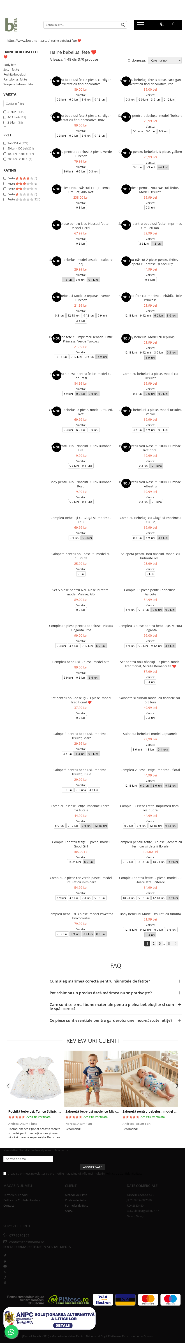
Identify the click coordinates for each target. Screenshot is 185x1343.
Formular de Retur (77, 1205)
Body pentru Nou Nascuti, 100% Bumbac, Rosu (81, 484)
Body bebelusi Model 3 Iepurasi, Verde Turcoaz (81, 298)
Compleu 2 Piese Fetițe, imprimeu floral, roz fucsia (81, 808)
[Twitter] (4, 1272)
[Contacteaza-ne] (162, 24)
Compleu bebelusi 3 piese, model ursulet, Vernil (150, 412)
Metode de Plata (76, 1195)
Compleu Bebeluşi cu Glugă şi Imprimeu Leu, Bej (150, 520)
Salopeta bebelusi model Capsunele (150, 734)
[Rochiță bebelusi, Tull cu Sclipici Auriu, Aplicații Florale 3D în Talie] (35, 1079)
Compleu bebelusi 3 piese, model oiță (80, 662)
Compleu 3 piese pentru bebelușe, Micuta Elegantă (150, 628)
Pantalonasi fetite (15, 79)
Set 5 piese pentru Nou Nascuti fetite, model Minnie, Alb (80, 592)
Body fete (9, 65)
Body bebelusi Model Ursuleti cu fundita (150, 914)
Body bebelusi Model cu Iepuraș (150, 337)
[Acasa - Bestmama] (20, 25)
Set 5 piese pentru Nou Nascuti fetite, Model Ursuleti (150, 190)
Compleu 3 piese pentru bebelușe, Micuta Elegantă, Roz (81, 628)
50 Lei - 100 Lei (17, 148)
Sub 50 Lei (14, 143)
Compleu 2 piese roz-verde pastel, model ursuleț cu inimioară (81, 880)
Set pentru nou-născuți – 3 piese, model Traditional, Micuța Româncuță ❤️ (150, 664)
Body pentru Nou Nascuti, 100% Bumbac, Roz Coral (150, 448)
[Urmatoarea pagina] (175, 943)
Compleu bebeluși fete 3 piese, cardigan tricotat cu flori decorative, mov (80, 117)
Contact (8, 1205)
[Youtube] (4, 1266)
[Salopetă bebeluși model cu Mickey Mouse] (92, 1079)
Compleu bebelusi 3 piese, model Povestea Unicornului (81, 916)
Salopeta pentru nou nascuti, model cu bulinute (80, 556)
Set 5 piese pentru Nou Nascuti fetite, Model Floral (80, 225)
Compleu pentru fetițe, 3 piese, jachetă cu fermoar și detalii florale (150, 844)
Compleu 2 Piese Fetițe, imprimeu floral (150, 770)
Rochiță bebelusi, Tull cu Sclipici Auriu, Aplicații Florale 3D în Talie (58, 1111)
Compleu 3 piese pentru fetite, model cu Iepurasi (80, 376)
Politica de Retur (76, 1200)
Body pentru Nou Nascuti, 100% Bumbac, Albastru (150, 484)
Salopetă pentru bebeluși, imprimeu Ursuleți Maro (81, 736)
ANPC (69, 1211)
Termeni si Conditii (15, 1195)
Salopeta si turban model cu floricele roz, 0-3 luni (150, 700)
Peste (11, 178)
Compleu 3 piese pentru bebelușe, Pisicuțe (150, 592)
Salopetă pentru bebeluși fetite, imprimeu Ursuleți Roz (150, 225)
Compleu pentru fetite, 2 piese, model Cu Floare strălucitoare (150, 880)
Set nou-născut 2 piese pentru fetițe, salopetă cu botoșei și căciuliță (150, 261)
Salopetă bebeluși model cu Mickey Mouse (98, 1111)
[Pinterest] (4, 1261)
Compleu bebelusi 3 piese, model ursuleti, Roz (81, 412)
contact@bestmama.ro (26, 1242)
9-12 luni (13, 117)
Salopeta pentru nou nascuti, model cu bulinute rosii (150, 556)
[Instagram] (4, 1282)
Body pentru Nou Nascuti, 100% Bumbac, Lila (81, 448)
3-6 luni (12, 122)
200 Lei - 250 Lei (17, 159)
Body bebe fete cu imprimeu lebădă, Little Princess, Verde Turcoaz (81, 339)
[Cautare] (123, 25)
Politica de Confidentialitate (123, 1173)
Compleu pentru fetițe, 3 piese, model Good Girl (81, 844)
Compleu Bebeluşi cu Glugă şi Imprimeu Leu (81, 520)
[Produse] (141, 25)
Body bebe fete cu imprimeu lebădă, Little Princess (150, 298)
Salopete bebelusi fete (18, 84)
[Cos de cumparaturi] (173, 24)
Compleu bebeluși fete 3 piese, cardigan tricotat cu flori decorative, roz (150, 82)
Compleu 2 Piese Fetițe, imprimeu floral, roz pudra (150, 808)
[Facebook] (4, 1256)
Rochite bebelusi (14, 74)
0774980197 (19, 1235)
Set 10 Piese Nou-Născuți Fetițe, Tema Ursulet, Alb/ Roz (81, 190)
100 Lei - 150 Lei (17, 154)
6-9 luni (12, 112)
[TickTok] (4, 1277)
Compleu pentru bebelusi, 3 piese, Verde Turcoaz (81, 153)
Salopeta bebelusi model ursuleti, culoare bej (81, 261)
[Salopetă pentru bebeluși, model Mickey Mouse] (149, 1079)
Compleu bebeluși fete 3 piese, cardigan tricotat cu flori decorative (80, 82)
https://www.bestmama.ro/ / (28, 40)
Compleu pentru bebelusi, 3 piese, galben (150, 151)
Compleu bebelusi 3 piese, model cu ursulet (150, 376)
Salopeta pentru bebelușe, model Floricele (150, 115)
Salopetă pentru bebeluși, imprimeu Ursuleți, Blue (81, 772)
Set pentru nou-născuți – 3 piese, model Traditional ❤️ (81, 700)
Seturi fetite (11, 69)
